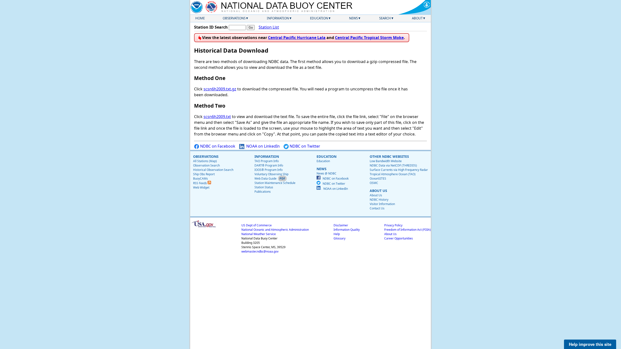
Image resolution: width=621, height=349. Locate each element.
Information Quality (347, 230)
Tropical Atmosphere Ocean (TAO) (393, 174)
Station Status (263, 187)
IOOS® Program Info (268, 170)
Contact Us (377, 208)
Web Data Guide (265, 178)
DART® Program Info (268, 165)
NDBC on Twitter (304, 146)
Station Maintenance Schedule (274, 183)
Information (278, 18)
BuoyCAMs (200, 178)
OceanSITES (378, 178)
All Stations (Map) (205, 161)
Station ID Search (211, 27)
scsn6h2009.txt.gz (220, 89)
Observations (234, 18)
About (417, 18)
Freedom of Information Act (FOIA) (407, 230)
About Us (376, 195)
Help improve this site (590, 344)
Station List (269, 27)
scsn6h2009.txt (217, 116)
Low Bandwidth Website (386, 161)
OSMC (374, 183)
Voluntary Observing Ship (271, 174)
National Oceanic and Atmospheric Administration (275, 230)
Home (200, 18)
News (353, 18)
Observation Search (206, 165)
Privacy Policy (393, 225)
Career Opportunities (398, 238)
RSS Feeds (200, 183)
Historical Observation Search (213, 170)
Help (337, 234)
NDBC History (379, 200)
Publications (262, 192)
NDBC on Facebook (217, 146)
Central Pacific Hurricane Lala (297, 37)
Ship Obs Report (204, 174)
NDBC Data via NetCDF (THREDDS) (393, 165)
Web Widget (201, 187)
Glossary (339, 238)
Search (385, 18)
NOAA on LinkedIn (262, 146)
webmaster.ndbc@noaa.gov (259, 251)
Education (319, 18)
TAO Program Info (266, 161)
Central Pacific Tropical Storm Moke (369, 37)
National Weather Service (258, 234)
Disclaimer (341, 225)
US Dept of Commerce (256, 225)
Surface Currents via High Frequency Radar (399, 170)
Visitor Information (382, 204)
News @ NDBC (326, 173)
